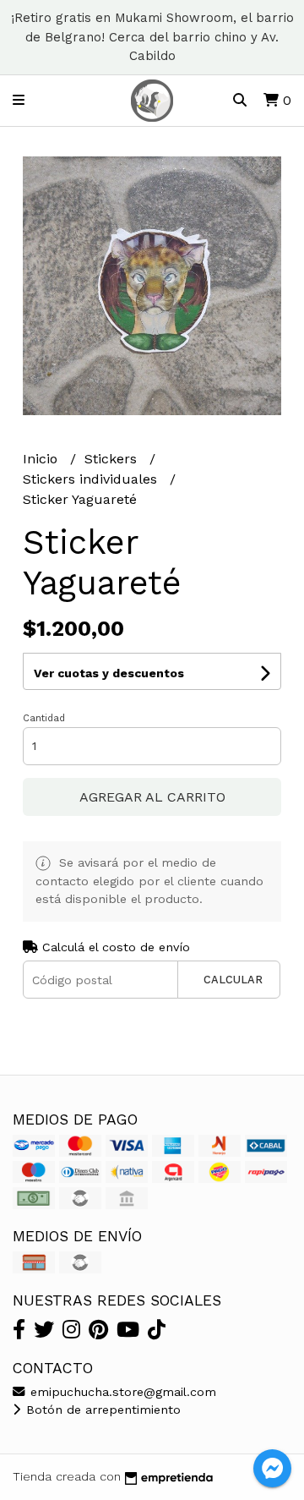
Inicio (42, 459)
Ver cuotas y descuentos (109, 673)
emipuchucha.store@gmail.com (121, 1392)
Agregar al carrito (152, 797)
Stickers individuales (92, 479)
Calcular (233, 979)
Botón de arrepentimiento (101, 1409)
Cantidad (44, 718)
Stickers (112, 459)
